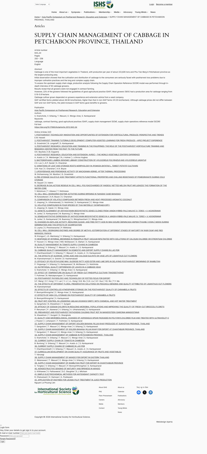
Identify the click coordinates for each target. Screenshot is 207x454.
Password (4, 436)
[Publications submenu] (95, 12)
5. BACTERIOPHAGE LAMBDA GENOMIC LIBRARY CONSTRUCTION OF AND (90, 160)
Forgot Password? (8, 439)
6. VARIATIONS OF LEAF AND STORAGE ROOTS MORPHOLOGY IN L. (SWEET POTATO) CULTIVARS (86, 166)
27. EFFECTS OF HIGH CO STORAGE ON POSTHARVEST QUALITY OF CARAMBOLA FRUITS (74, 295)
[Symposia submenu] (80, 12)
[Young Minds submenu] (147, 12)
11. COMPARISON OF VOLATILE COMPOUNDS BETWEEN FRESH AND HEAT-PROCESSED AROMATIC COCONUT (83, 199)
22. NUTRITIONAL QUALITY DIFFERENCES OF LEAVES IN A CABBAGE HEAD (67, 267)
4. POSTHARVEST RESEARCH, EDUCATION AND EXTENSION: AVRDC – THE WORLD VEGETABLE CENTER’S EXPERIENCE (87, 155)
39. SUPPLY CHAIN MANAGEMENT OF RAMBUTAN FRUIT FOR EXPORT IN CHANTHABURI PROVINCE (78, 363)
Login (2, 441)
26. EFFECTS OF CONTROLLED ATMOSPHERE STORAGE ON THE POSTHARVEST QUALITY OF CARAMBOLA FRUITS (85, 289)
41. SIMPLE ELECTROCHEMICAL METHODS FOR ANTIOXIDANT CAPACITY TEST (69, 374)
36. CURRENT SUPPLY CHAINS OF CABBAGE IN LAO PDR (59, 346)
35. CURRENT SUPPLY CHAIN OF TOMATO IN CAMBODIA (59, 340)
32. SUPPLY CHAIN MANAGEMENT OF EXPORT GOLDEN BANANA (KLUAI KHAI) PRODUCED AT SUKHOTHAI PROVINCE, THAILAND (92, 324)
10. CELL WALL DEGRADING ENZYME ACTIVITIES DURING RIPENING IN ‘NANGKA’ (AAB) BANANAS (77, 194)
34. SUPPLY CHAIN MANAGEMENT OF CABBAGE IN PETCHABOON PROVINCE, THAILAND (73, 335)
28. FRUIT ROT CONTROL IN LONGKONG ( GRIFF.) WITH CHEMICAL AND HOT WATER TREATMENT (85, 301)
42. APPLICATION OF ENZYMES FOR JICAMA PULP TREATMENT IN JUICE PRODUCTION (73, 380)
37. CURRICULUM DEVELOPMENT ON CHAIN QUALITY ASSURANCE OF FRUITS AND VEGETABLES (77, 352)
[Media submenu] (120, 12)
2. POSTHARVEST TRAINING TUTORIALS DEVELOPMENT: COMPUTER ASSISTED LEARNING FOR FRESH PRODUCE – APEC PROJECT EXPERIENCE (98, 140)
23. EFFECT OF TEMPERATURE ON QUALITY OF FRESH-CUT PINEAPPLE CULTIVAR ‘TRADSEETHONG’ (79, 273)
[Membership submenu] (110, 12)
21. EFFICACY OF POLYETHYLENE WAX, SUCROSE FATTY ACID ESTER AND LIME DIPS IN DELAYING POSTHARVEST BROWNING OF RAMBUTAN (97, 261)
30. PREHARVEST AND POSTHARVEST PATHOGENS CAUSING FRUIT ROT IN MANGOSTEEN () (86, 312)
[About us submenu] (68, 12)
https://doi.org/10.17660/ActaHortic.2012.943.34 (55, 127)
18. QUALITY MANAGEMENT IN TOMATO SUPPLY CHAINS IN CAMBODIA (66, 245)
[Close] (1, 425)
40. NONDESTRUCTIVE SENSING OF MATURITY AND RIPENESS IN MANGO (67, 369)
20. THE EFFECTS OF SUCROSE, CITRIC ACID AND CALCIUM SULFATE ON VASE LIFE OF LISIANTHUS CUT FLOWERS (85, 256)
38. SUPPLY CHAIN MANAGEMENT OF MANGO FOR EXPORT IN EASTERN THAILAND (71, 357)
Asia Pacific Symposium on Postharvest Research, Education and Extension (74, 17)
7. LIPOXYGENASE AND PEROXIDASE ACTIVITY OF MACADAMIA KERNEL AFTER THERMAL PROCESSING (80, 171)
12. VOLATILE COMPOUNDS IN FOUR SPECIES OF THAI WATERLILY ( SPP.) (72, 205)
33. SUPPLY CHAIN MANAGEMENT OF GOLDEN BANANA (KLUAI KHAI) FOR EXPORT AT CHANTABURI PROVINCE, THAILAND (89, 329)
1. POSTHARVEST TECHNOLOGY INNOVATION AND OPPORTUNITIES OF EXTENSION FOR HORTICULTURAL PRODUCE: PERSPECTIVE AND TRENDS (99, 135)
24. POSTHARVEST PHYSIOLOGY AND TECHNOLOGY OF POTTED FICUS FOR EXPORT (72, 278)
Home (37, 17)
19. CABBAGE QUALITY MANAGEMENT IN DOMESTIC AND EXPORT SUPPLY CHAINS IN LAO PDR (76, 250)
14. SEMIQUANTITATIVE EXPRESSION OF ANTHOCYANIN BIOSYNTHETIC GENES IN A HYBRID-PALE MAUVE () (97, 216)
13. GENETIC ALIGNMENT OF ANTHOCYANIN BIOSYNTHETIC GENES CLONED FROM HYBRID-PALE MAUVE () (97, 211)
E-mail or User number (10, 433)
